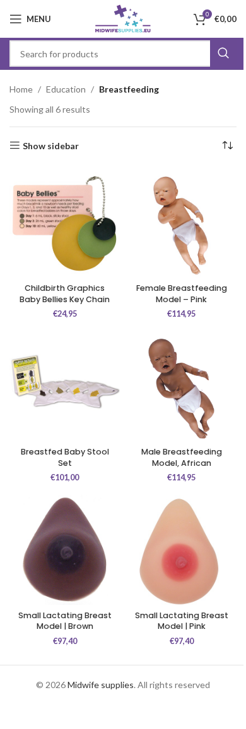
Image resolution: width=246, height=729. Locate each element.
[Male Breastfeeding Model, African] (181, 387)
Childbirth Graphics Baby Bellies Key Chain (65, 294)
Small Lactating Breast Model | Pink (181, 621)
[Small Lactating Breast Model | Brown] (64, 550)
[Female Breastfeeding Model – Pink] (181, 223)
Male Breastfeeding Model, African (181, 457)
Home (21, 89)
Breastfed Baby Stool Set (65, 457)
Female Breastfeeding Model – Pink (181, 294)
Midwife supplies (100, 684)
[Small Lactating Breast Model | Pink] (181, 550)
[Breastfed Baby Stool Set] (64, 387)
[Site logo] (123, 18)
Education (66, 89)
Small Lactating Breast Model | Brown (65, 621)
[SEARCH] (223, 53)
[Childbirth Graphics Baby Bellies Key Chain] (64, 223)
